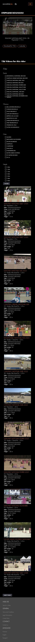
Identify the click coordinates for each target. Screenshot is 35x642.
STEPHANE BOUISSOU (14, 207)
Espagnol (5, 638)
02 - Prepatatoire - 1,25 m (11, 507)
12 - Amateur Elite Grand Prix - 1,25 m (14, 272)
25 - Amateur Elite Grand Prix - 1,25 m (14, 306)
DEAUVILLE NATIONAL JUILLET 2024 (16, 573)
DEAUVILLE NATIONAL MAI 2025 (15, 271)
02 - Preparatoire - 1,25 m (11, 474)
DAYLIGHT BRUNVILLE (14, 243)
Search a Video (7, 605)
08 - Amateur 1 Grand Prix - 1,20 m (13, 340)
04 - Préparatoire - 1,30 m (11, 407)
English (4, 635)
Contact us (5, 625)
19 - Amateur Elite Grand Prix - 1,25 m (14, 541)
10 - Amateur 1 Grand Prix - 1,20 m (13, 440)
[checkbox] (15, 76)
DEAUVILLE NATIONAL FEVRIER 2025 (16, 439)
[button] (6, 183)
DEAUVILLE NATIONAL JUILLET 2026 (16, 204)
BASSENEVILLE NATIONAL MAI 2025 (16, 338)
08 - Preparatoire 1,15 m (10, 205)
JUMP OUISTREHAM (13, 209)
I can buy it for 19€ (17, 29)
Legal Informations (7, 615)
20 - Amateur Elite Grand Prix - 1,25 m (14, 373)
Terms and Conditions (8, 612)
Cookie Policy (6, 618)
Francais (5, 631)
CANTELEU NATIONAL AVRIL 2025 (16, 371)
